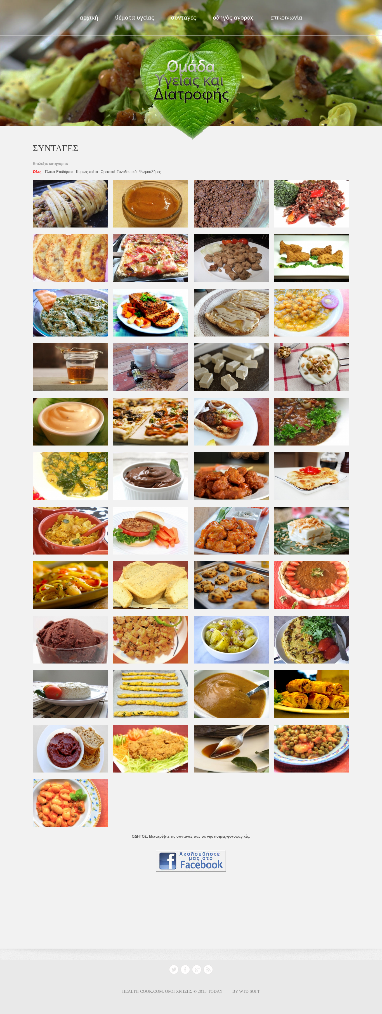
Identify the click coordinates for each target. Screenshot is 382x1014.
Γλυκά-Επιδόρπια (59, 172)
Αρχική (89, 17)
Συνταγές (183, 17)
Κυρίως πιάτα (87, 172)
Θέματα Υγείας (134, 17)
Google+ (197, 969)
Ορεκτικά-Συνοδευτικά (119, 172)
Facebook (185, 969)
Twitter (174, 969)
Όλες (37, 172)
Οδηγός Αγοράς (233, 17)
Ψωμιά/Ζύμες (150, 172)
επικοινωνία (286, 17)
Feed (208, 969)
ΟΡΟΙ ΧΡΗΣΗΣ (178, 991)
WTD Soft (249, 991)
